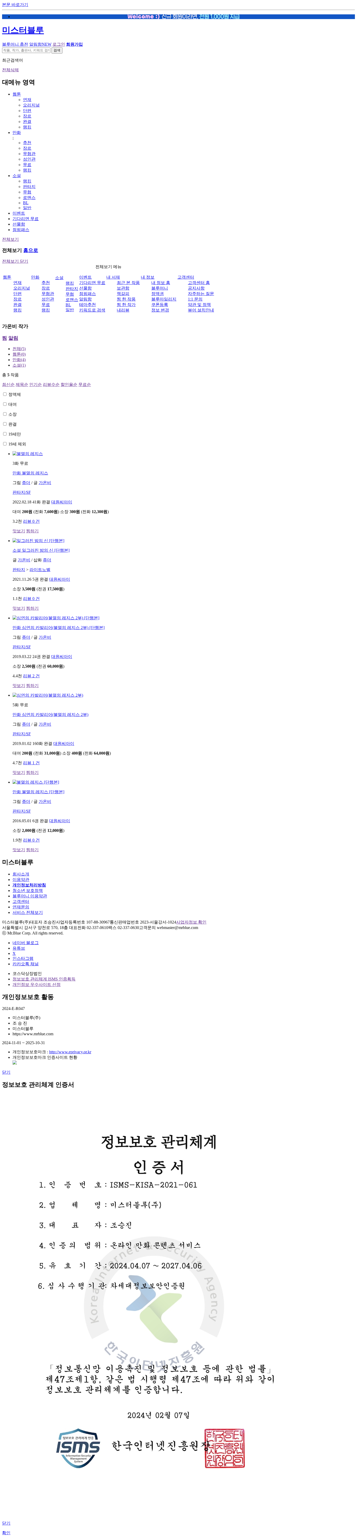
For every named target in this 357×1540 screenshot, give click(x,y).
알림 (13, 338)
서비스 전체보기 (28, 912)
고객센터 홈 (199, 282)
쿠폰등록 (159, 304)
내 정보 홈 (160, 282)
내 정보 (147, 277)
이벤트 (19, 213)
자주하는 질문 (201, 293)
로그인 (59, 44)
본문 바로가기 (15, 4)
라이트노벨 (40, 569)
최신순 (8, 384)
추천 (27, 142)
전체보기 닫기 (15, 261)
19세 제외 (17, 444)
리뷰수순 (51, 384)
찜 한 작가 (126, 304)
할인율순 (69, 384)
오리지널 (31, 105)
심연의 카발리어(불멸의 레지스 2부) (50, 714)
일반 (27, 207)
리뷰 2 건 (31, 676)
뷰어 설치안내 (201, 310)
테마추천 (87, 304)
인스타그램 (23, 958)
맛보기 (19, 531)
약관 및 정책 (199, 304)
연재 (27, 99)
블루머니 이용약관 (30, 896)
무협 (27, 192)
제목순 (22, 384)
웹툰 (17, 94)
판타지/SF (22, 492)
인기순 (35, 384)
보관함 (123, 288)
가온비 (45, 482)
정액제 (14, 394)
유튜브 (19, 948)
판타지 (29, 186)
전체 (19, 348)
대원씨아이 (61, 502)
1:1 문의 (195, 299)
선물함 (19, 224)
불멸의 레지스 (30, 473)
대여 (12, 404)
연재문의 (21, 907)
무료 (27, 164)
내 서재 (113, 277)
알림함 (40, 44)
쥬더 (26, 482)
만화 (17, 132)
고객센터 (185, 277)
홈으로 (30, 250)
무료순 (84, 384)
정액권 (157, 293)
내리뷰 (123, 310)
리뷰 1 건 (31, 763)
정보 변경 (160, 310)
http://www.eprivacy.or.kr (70, 1052)
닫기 (6, 1072)
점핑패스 (21, 229)
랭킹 (27, 127)
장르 (27, 116)
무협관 (29, 153)
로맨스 (29, 197)
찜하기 (32, 531)
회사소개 (21, 874)
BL (25, 203)
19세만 (14, 434)
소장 (12, 414)
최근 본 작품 (128, 282)
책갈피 (123, 293)
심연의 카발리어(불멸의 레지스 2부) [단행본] (59, 627)
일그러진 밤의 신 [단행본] (41, 550)
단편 (27, 110)
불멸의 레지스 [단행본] (38, 792)
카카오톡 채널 (26, 964)
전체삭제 (10, 70)
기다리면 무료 (26, 218)
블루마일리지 (163, 299)
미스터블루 (23, 30)
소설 (17, 175)
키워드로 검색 (92, 310)
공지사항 (196, 288)
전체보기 (10, 239)
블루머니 (159, 288)
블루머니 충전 (15, 44)
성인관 (29, 159)
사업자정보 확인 (191, 922)
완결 (27, 121)
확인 (6, 1533)
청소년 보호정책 (28, 890)
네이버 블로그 (26, 943)
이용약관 (21, 879)
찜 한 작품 (126, 299)
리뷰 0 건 (31, 521)
